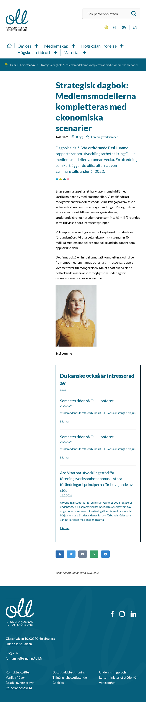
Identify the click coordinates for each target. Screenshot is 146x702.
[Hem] (9, 45)
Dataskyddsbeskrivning (69, 672)
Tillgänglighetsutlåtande (70, 677)
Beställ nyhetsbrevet (20, 683)
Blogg (80, 137)
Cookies (58, 683)
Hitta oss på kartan (19, 644)
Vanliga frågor (15, 677)
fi (114, 27)
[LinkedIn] (133, 614)
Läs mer (64, 421)
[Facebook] (112, 614)
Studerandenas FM (19, 688)
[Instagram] (122, 614)
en (135, 27)
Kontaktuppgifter (18, 672)
